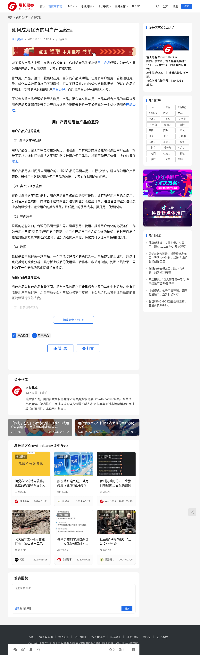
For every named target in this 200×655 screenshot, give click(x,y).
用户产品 (103, 63)
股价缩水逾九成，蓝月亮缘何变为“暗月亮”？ (72, 483)
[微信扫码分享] (15, 649)
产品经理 (61, 39)
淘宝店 (147, 637)
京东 (167, 118)
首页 (42, 6)
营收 (153, 159)
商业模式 (168, 130)
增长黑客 (17, 39)
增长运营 (153, 136)
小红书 (19, 515)
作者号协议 (98, 637)
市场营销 (21, 456)
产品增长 (168, 113)
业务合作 (120, 6)
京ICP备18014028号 (89, 643)
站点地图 (80, 637)
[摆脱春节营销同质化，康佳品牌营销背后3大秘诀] (31, 464)
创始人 (167, 124)
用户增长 (182, 147)
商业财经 (106, 515)
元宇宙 (182, 118)
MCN (71, 6)
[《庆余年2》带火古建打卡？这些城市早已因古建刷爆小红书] (31, 522)
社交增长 (168, 153)
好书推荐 (162, 637)
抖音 (153, 147)
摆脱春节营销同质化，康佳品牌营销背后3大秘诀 (30, 483)
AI (153, 107)
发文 (186, 6)
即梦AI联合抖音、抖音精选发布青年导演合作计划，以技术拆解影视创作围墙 (168, 257)
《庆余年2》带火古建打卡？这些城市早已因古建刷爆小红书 (30, 541)
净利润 (153, 124)
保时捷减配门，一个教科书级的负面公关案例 (115, 483)
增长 (15, 161)
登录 (166, 6)
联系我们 (115, 637)
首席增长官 (55, 6)
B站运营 (153, 113)
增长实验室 (46, 637)
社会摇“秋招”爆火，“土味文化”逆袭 (115, 541)
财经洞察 (86, 6)
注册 (175, 6)
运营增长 (63, 456)
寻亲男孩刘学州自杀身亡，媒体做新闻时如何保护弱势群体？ (72, 541)
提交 (127, 608)
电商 (153, 153)
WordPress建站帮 (127, 643)
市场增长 (153, 142)
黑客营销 (182, 159)
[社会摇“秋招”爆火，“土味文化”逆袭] (116, 522)
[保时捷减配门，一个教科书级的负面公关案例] (116, 464)
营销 (167, 159)
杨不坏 (167, 147)
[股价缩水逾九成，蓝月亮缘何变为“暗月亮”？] (73, 464)
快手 (182, 142)
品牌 (182, 124)
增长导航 (103, 6)
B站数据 (182, 107)
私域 (182, 153)
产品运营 (153, 118)
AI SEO (135, 6)
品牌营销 (153, 130)
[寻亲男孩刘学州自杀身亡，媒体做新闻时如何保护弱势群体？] (73, 522)
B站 (168, 107)
